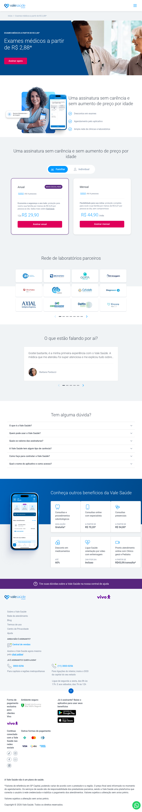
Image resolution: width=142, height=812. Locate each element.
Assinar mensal (102, 224)
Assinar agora (16, 61)
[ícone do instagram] (15, 753)
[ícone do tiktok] (9, 753)
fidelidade (50, 209)
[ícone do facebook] (9, 759)
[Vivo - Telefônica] (104, 597)
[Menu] (135, 5)
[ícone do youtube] (15, 759)
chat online (17, 654)
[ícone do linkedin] (9, 765)
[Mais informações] (71, 690)
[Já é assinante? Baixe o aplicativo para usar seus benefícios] (67, 712)
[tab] (58, 169)
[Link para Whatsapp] (136, 805)
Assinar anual (40, 224)
